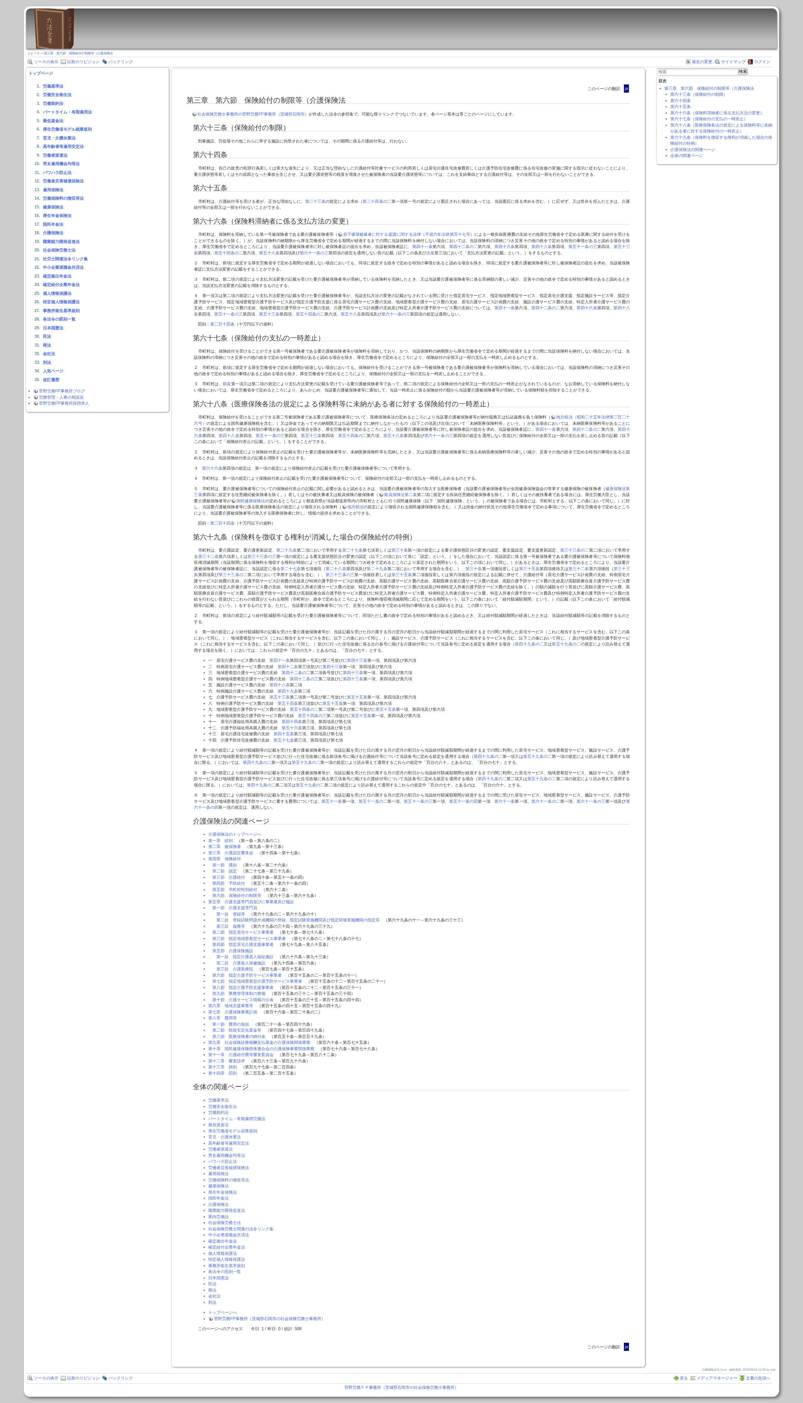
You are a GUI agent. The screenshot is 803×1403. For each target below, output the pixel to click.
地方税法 (355, 507)
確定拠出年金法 (57, 276)
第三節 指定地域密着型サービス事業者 (249, 938)
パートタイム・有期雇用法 (67, 112)
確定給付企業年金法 (61, 284)
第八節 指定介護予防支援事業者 (243, 987)
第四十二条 (288, 666)
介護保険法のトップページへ (234, 834)
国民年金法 (53, 224)
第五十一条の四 (463, 801)
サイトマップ (733, 61)
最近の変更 (702, 61)
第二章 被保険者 (224, 846)
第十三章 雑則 (222, 1067)
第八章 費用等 (222, 1018)
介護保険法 (53, 232)
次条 (430, 253)
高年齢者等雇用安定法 (63, 146)
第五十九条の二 (566, 644)
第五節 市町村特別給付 (234, 889)
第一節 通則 (224, 865)
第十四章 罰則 (222, 1073)
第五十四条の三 (312, 715)
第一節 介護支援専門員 (234, 907)
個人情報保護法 (57, 293)
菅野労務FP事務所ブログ (62, 391)
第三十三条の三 (261, 556)
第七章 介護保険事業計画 (232, 1012)
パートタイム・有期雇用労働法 (236, 1118)
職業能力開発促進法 (61, 241)
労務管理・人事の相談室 (61, 397)
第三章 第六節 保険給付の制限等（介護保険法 (78, 53)
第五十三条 (269, 314)
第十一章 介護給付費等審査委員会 (241, 1054)
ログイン (762, 61)
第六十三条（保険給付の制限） (698, 94)
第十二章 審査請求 (226, 1061)
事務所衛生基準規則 (61, 310)
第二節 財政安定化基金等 (236, 1030)
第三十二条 (208, 556)
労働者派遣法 (55, 155)
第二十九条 (286, 550)
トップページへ (222, 1312)
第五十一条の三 (582, 246)
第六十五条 (680, 106)
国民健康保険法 (251, 501)
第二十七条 (352, 550)
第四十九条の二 (529, 644)
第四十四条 (292, 721)
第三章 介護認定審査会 (230, 852)
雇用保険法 (53, 189)
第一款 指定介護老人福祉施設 (245, 956)
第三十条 (399, 550)
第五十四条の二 (228, 253)
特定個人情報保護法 (61, 301)
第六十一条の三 (314, 253)
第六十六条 (212, 468)
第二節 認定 (224, 871)
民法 (47, 336)
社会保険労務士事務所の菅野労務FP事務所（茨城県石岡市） (253, 114)
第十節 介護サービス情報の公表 (243, 999)
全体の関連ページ (686, 155)
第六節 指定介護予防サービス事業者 (247, 975)
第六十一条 (504, 801)
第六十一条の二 (545, 801)
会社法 (49, 353)
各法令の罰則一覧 (59, 319)
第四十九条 (288, 691)
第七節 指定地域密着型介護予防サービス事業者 (257, 981)
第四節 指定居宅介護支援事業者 (243, 944)
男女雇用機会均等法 (61, 163)
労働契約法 (53, 103)
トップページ (41, 73)
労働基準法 (53, 86)
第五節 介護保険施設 (232, 950)
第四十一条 (422, 246)
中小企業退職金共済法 (63, 267)
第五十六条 (292, 728)
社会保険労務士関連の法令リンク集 (241, 1229)
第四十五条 (284, 733)
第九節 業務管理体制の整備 (238, 993)
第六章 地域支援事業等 (230, 1005)
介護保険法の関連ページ (692, 149)
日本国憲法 (53, 328)
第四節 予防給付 (228, 883)
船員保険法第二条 (400, 494)
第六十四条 (680, 100)
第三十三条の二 (574, 550)
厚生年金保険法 (57, 215)
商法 (47, 345)
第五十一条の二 (373, 801)
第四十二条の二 (463, 246)
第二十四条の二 (377, 201)
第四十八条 (541, 246)
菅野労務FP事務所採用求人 (64, 403)
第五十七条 (284, 740)
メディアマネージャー (717, 1378)
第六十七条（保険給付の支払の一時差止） (709, 118)
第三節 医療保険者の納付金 (238, 1036)
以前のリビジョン (83, 61)
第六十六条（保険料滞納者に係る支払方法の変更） (717, 113)
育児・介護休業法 (59, 138)
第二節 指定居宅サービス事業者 (243, 932)
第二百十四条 (222, 324)
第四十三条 (357, 660)
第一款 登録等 (230, 914)
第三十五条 (529, 568)
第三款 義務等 (230, 926)
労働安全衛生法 (57, 94)
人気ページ (53, 371)
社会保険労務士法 (59, 250)
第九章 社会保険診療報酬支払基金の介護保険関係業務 (259, 1042)
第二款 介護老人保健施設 (240, 963)
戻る (684, 1378)
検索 (743, 71)
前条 (227, 383)
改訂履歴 (51, 379)
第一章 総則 (220, 840)
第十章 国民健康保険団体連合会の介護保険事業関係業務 (261, 1048)
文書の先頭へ (758, 1378)
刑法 (47, 362)
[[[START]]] (54, 47)
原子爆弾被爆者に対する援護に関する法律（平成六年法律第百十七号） (408, 234)
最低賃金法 (53, 120)
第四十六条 (504, 246)
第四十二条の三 (304, 679)
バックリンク (121, 61)
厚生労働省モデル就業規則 (67, 129)
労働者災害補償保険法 (63, 181)
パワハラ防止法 (57, 172)
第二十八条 (336, 568)
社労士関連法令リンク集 (65, 258)
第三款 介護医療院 (234, 969)
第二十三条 (315, 201)
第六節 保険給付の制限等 (236, 895)
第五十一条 (332, 801)
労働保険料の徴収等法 (63, 198)
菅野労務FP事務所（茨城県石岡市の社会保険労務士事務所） (269, 1318)
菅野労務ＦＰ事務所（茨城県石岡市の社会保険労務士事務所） (401, 1387)
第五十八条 (269, 253)
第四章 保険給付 (224, 858)
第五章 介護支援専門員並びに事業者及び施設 (251, 901)
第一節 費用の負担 (230, 1024)
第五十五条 (357, 697)
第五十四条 (288, 703)
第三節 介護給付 (228, 877)
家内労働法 (218, 1216)
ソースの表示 (46, 61)
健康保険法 (53, 207)
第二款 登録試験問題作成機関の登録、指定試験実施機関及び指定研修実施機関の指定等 (298, 920)
